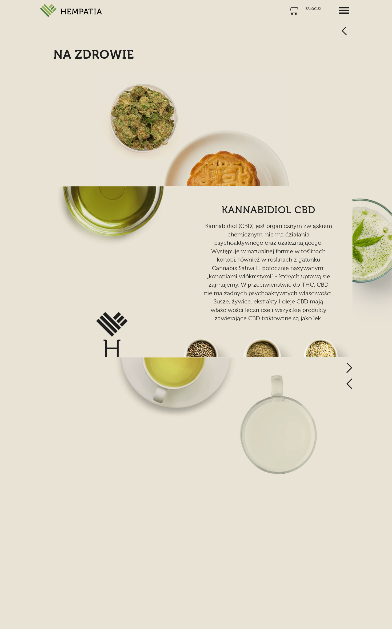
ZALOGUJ (313, 9)
